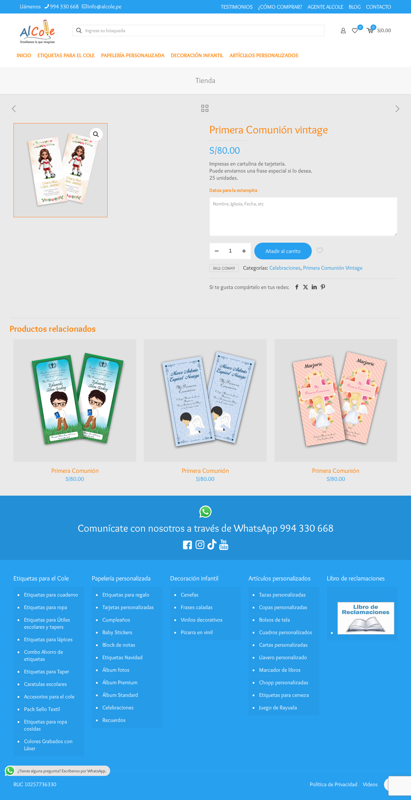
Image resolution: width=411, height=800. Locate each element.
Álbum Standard (120, 695)
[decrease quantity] (216, 251)
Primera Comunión (75, 470)
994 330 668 (64, 6)
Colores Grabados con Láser (48, 744)
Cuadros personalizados (285, 632)
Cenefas (189, 594)
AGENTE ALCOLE (325, 7)
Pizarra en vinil (197, 632)
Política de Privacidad (333, 784)
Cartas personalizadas (283, 645)
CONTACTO (378, 7)
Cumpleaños (116, 619)
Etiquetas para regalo (125, 594)
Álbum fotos (115, 670)
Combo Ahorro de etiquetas (43, 655)
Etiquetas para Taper (46, 671)
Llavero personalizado (283, 657)
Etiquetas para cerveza (284, 695)
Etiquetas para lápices (48, 639)
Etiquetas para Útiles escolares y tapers (47, 623)
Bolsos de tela (274, 619)
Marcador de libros (280, 670)
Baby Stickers (117, 632)
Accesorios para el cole (49, 696)
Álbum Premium (119, 682)
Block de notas (118, 645)
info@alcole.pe (104, 6)
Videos (370, 784)
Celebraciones (285, 268)
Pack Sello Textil (42, 709)
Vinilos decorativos (202, 619)
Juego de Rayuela (278, 707)
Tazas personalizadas (282, 594)
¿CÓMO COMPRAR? (280, 7)
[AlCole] (37, 30)
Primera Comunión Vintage (333, 268)
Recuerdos (114, 720)
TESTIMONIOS (237, 7)
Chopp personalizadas (283, 682)
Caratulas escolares (45, 684)
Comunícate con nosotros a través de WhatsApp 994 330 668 (206, 528)
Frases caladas (197, 607)
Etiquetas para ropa (45, 607)
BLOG (355, 7)
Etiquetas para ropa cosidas (45, 725)
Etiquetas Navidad (122, 657)
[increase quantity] (243, 251)
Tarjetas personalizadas (128, 607)
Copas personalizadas (283, 607)
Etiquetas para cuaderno (51, 594)
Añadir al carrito (283, 251)
